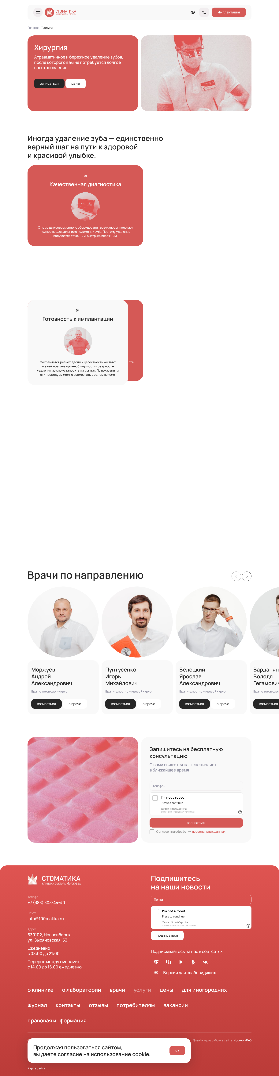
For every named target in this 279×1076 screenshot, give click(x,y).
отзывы (98, 1005)
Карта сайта (36, 1068)
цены (75, 83)
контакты (68, 1005)
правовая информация (57, 1020)
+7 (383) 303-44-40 (46, 902)
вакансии (175, 1005)
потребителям (136, 1005)
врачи (117, 989)
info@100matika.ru (46, 918)
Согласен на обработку (190, 831)
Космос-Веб (242, 1040)
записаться (49, 83)
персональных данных (208, 831)
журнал (37, 1005)
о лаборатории (81, 989)
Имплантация (229, 12)
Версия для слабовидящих (189, 972)
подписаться (167, 935)
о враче (75, 703)
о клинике (41, 989)
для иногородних (204, 989)
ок (177, 1050)
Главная (33, 28)
